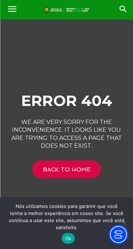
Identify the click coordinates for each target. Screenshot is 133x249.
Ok (68, 238)
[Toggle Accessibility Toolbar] (118, 234)
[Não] (124, 223)
